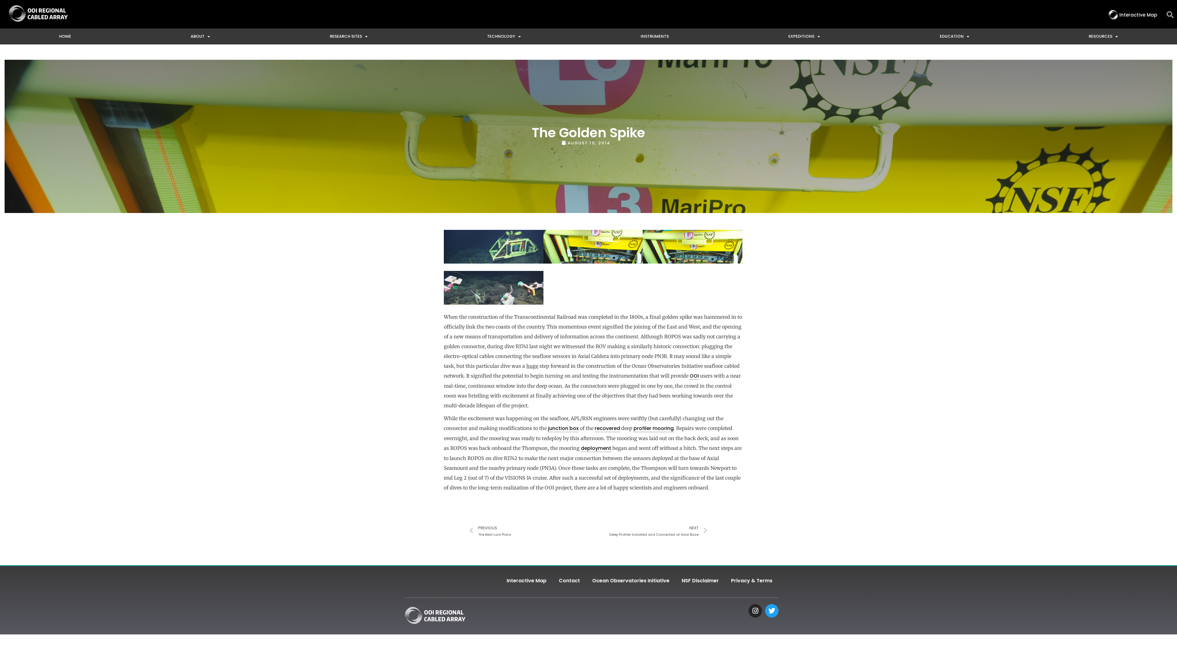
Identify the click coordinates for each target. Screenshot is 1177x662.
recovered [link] (607, 428)
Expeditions (801, 36)
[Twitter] (772, 611)
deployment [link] (596, 448)
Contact (569, 580)
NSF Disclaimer (700, 580)
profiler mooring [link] (654, 428)
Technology (501, 36)
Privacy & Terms (751, 580)
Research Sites (346, 36)
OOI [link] (694, 375)
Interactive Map (527, 580)
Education (952, 36)
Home (65, 36)
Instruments (655, 36)
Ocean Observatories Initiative (630, 580)
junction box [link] (563, 428)
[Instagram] (755, 611)
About (197, 36)
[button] (1170, 15)
